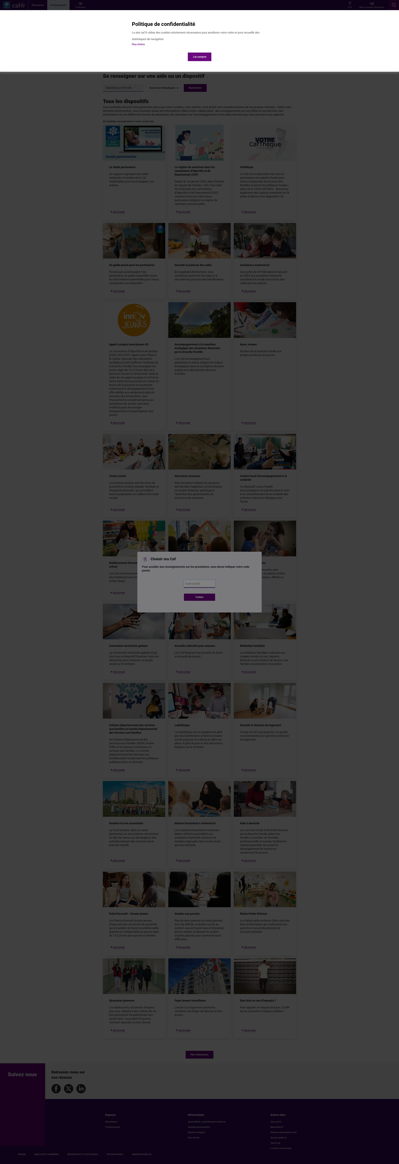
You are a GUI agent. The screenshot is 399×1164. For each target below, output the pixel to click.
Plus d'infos (138, 44)
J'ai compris (199, 56)
